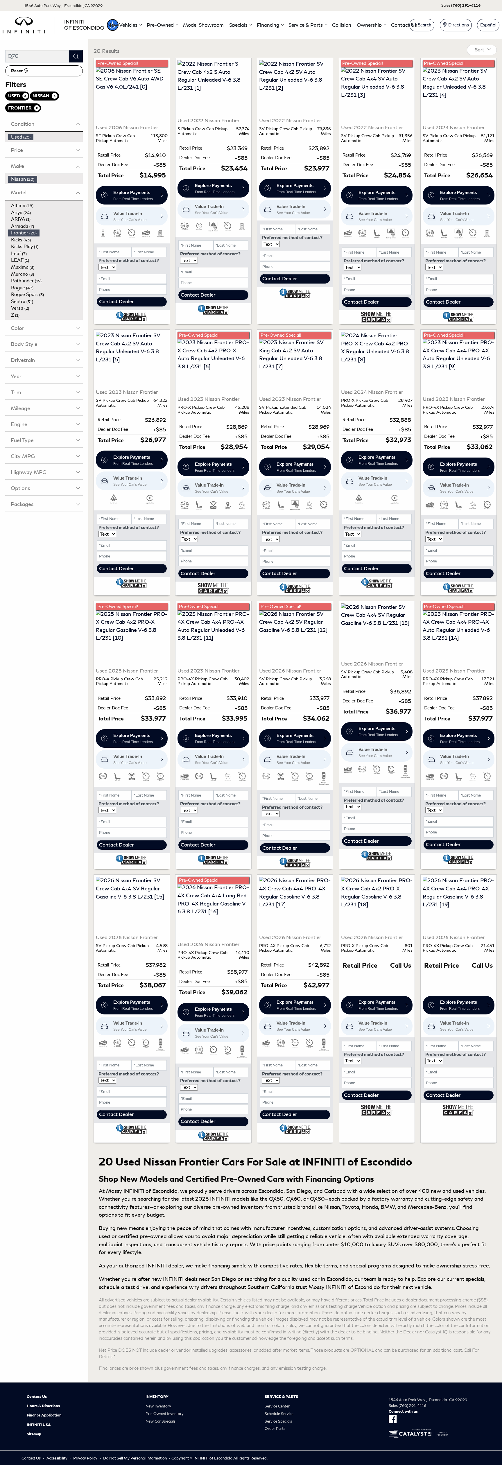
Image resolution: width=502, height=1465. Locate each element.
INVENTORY (157, 1396)
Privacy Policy (85, 1458)
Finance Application (44, 1415)
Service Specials (278, 1421)
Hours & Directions (43, 1406)
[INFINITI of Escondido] (53, 24)
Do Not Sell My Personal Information (135, 1458)
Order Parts (275, 1428)
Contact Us (37, 1396)
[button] (124, 25)
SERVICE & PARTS (281, 1396)
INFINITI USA (39, 1425)
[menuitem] (45, 137)
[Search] (76, 56)
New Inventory (158, 1406)
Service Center (277, 1406)
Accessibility (56, 1458)
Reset (17, 70)
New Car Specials (160, 1421)
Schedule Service (279, 1414)
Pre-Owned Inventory (165, 1414)
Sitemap (34, 1434)
